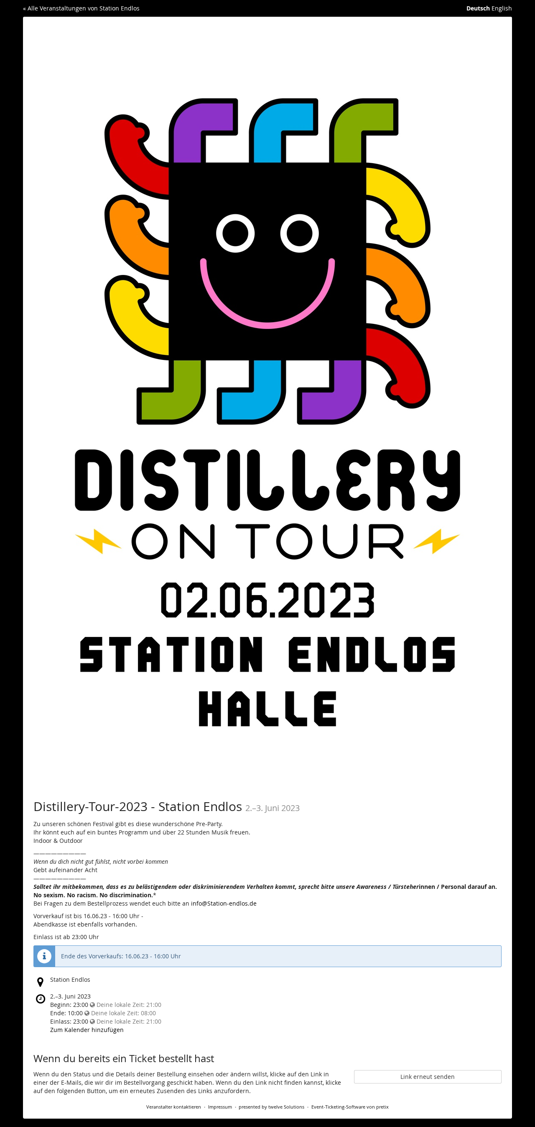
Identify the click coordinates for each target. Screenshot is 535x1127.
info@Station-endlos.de (224, 903)
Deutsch (478, 8)
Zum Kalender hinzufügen (87, 1030)
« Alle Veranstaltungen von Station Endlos (81, 8)
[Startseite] (267, 402)
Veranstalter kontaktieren (173, 1107)
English (502, 8)
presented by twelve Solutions (271, 1107)
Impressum (220, 1107)
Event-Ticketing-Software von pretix (350, 1107)
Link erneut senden (427, 1077)
